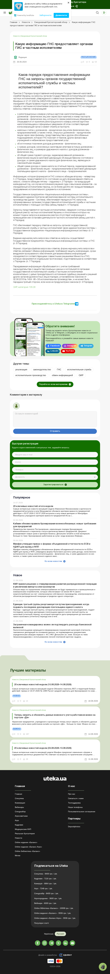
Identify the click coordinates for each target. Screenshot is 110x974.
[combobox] (55, 477)
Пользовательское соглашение (81, 811)
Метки (17, 855)
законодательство (42, 369)
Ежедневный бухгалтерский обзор (34, 36)
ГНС (59, 369)
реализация (21, 369)
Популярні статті (41, 923)
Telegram (88, 346)
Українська (48, 934)
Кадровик (19, 825)
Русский (60, 934)
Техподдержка (74, 803)
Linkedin (54, 351)
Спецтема (19, 798)
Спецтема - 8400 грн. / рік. (45, 874)
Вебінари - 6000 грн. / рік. (45, 903)
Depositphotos (74, 826)
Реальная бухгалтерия (25, 833)
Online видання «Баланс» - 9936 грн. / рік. (52, 913)
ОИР (81, 375)
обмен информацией (62, 375)
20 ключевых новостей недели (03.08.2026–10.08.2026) (43, 748)
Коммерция (20, 803)
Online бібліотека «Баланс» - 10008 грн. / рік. (54, 908)
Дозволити (61, 15)
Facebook (55, 346)
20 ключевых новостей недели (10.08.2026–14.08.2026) (43, 685)
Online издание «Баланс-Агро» (28, 847)
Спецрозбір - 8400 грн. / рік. (46, 893)
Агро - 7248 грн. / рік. (43, 888)
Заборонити (45, 15)
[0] (103, 967)
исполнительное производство (30, 375)
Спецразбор (20, 811)
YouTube (70, 351)
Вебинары (19, 807)
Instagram (71, 346)
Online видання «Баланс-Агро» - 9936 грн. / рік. (55, 918)
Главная (18, 794)
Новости (16, 36)
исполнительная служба (79, 369)
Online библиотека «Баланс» (27, 851)
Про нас (71, 794)
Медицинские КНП (23, 829)
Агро (17, 820)
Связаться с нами (76, 798)
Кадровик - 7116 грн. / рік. (45, 878)
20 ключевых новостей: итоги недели (33, 506)
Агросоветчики (21, 816)
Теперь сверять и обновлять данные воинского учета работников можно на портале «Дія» (54, 716)
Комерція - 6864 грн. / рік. (45, 883)
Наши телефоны (75, 807)
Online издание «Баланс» (26, 842)
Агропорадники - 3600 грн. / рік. (48, 898)
